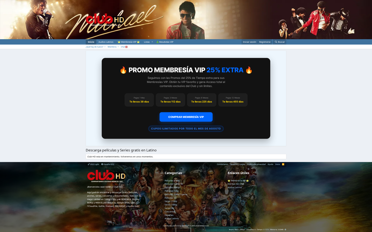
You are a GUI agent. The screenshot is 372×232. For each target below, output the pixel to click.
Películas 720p (172, 190)
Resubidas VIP (166, 41)
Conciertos (170, 211)
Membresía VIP (128, 41)
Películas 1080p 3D (174, 183)
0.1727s (266, 229)
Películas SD (170, 197)
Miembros (112, 46)
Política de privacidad (256, 164)
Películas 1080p (172, 187)
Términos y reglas (237, 164)
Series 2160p (171, 201)
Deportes (169, 215)
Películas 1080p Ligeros (176, 194)
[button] (148, 42)
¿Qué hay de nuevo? (94, 46)
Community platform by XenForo (186, 226)
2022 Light (94, 164)
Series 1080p (171, 204)
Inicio (91, 41)
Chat (124, 46)
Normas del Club (236, 183)
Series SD (169, 208)
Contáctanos (222, 164)
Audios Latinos (106, 41)
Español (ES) (108, 164)
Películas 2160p (172, 180)
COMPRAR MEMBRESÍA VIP (186, 116)
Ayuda (270, 164)
